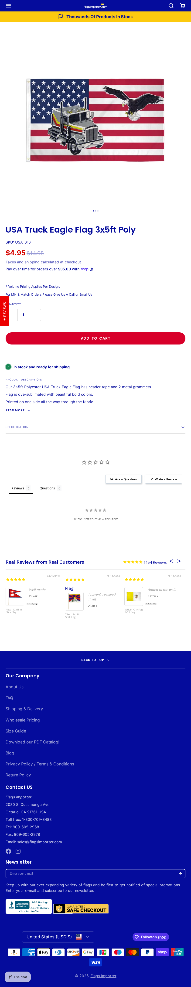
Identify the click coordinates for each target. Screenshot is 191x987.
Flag (69, 588)
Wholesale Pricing (23, 720)
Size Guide (16, 731)
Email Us (85, 294)
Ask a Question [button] (126, 479)
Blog (10, 752)
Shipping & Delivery (24, 708)
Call (72, 294)
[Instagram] (18, 851)
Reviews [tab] (17, 488)
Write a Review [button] (166, 479)
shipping (32, 262)
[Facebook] (8, 851)
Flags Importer (103, 975)
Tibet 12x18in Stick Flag (72, 616)
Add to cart (95, 338)
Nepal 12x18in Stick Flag (14, 611)
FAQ (9, 697)
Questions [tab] (47, 488)
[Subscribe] (180, 873)
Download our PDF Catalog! (32, 741)
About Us (15, 686)
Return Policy (18, 774)
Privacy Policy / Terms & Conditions (40, 763)
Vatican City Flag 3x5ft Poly (134, 611)
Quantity (13, 304)
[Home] (95, 5)
